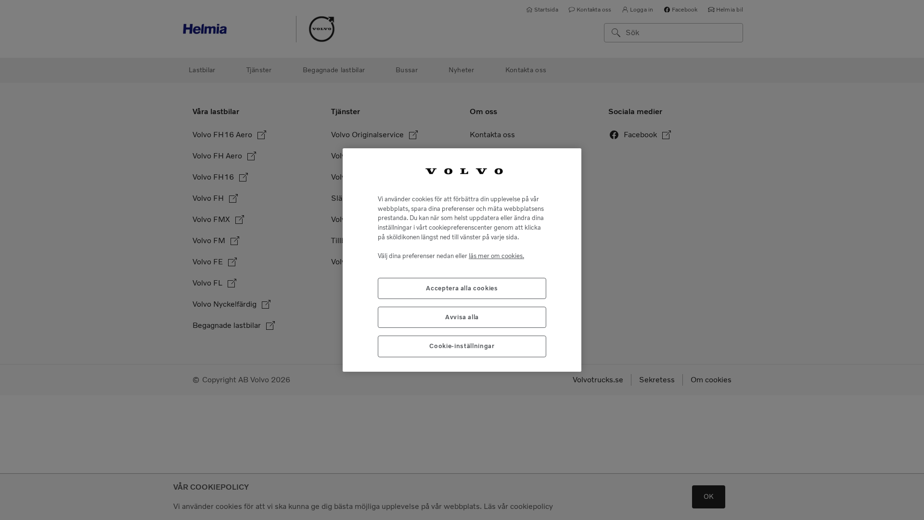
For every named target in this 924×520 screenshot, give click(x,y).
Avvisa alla (462, 317)
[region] (462, 260)
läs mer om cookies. (496, 256)
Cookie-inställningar (461, 346)
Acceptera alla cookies (462, 288)
